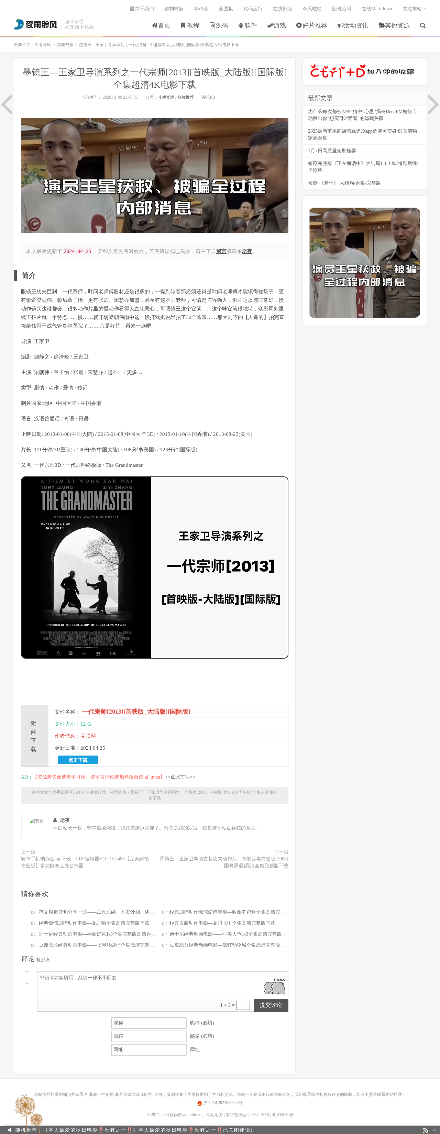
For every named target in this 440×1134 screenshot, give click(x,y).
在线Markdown (377, 8)
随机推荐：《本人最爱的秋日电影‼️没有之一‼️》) (134, 1130)
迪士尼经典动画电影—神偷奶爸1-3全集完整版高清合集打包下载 (107, 934)
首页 (164, 25)
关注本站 (413, 8)
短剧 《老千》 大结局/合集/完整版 (344, 183)
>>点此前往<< (180, 777)
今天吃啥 (312, 8)
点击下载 (78, 760)
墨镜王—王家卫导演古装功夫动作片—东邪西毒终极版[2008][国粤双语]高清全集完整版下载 (224, 862)
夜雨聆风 (35, 24)
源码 (222, 25)
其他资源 (397, 25)
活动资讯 (356, 25)
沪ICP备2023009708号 (222, 1102)
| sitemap (196, 1114)
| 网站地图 (214, 1114)
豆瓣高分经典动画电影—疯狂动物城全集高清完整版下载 (229, 945)
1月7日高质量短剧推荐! (333, 150)
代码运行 (253, 8)
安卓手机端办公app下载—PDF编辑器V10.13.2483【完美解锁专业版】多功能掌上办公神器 (85, 862)
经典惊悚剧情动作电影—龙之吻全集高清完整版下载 (94, 923)
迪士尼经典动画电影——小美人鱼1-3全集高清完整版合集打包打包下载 (244, 934)
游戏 (280, 25)
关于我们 (144, 8)
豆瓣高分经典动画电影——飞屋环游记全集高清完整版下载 (101, 945)
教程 (193, 25)
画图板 (226, 8)
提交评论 (271, 1005)
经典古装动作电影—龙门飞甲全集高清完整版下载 (222, 923)
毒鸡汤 (201, 8)
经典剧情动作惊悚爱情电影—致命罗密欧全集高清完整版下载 (234, 912)
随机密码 (341, 8)
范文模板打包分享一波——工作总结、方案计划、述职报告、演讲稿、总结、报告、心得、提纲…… (145, 912)
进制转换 (174, 8)
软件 (251, 25)
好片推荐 (314, 25)
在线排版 (282, 8)
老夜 (65, 820)
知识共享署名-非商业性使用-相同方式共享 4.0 (104, 1094)
